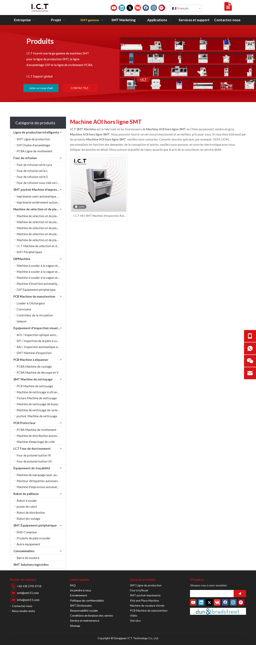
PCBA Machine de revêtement (36, 429)
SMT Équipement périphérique (35, 525)
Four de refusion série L (32, 171)
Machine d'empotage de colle (36, 441)
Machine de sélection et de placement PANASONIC (41, 234)
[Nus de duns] (218, 611)
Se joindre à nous (80, 590)
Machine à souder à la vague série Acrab (41, 265)
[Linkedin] (122, 8)
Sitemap (75, 625)
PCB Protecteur (24, 423)
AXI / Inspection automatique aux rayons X (41, 347)
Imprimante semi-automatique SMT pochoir (41, 196)
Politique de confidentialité (87, 600)
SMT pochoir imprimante (145, 595)
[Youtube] (114, 8)
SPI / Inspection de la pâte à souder (40, 341)
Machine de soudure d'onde (147, 605)
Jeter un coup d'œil (41, 88)
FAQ (73, 585)
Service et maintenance (84, 620)
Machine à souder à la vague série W (41, 271)
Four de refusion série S (32, 177)
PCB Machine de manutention (34, 296)
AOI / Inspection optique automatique (41, 335)
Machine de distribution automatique (41, 435)
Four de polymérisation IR (34, 455)
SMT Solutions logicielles (31, 564)
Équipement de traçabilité (31, 468)
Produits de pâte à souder (34, 538)
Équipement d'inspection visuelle (36, 328)
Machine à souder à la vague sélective (41, 277)
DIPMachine (21, 259)
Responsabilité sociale (84, 610)
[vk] (138, 8)
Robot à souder (27, 500)
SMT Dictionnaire (81, 605)
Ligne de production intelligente (36, 132)
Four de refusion (25, 158)
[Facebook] (146, 8)
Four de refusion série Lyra (34, 165)
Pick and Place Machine (144, 600)
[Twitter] (130, 8)
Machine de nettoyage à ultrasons (39, 392)
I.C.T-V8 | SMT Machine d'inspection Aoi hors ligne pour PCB (98, 216)
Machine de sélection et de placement (39, 209)
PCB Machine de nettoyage (35, 386)
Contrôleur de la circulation (35, 315)
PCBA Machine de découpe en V (38, 372)
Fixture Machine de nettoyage (37, 398)
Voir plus (135, 620)
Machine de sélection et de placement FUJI (41, 240)
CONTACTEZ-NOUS (80, 89)
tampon (22, 321)
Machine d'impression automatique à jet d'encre (41, 487)
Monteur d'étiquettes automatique (39, 481)
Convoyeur (24, 309)
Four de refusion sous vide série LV (40, 183)
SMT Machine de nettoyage (33, 379)
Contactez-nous (22, 606)
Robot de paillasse (26, 494)
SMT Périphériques (29, 252)
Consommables (23, 551)
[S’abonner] (240, 593)
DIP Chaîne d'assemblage (33, 145)
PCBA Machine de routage (34, 366)
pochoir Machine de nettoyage (37, 416)
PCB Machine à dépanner (30, 359)
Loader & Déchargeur (31, 303)
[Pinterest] (162, 8)
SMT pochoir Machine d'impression (38, 189)
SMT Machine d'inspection (34, 353)
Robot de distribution (31, 512)
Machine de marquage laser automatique (41, 475)
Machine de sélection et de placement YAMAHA (41, 228)
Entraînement (78, 595)
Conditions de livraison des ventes (91, 615)
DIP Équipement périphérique (36, 289)
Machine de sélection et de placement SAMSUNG (41, 216)
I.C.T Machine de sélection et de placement (41, 246)
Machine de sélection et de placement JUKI (41, 222)
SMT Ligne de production (33, 139)
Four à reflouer (139, 590)
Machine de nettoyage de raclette (39, 410)
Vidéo (133, 615)
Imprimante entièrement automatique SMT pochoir (41, 202)
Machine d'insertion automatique (38, 283)
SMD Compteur (27, 532)
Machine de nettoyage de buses (37, 404)
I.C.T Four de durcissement (32, 448)
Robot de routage (28, 518)
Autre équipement (28, 544)
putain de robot (27, 506)
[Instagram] (154, 8)
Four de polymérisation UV (34, 461)
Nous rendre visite (23, 611)
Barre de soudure (28, 558)
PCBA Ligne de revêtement (34, 151)
